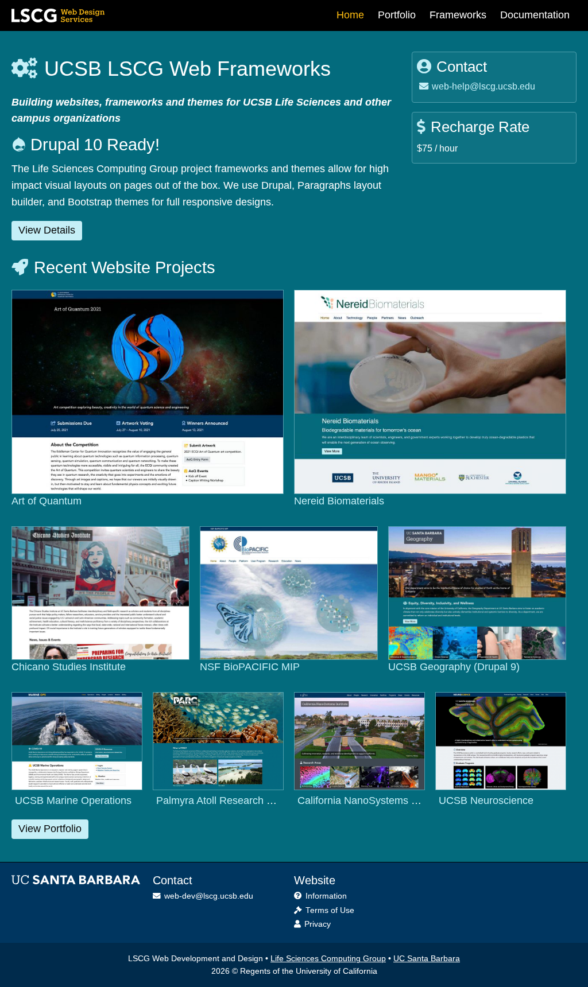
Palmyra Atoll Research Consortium (237, 800)
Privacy (317, 924)
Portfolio (397, 15)
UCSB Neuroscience (486, 800)
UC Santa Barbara (426, 958)
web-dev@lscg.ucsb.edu (208, 896)
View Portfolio (50, 828)
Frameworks (458, 15)
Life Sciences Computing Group (328, 958)
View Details (46, 230)
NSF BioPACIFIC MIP (250, 667)
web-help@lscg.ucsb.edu (482, 86)
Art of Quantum (46, 501)
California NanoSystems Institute (372, 800)
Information (326, 896)
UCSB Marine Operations (73, 800)
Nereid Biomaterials (339, 501)
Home (350, 15)
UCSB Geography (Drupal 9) (454, 667)
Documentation (535, 15)
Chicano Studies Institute (68, 667)
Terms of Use (329, 910)
